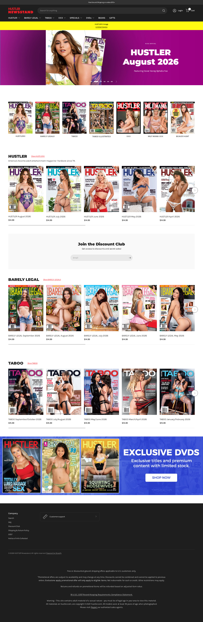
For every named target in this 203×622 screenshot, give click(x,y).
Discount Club (14, 526)
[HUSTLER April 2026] (177, 189)
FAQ (9, 522)
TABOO (74, 136)
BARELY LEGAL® (47, 136)
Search (11, 518)
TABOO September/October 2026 (24, 419)
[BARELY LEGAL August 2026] (63, 308)
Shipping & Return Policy (18, 530)
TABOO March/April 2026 (134, 419)
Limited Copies (101, 27)
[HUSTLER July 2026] (63, 189)
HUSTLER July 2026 (55, 216)
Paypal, (94, 607)
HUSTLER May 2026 (131, 216)
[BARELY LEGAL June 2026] (139, 308)
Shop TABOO (32, 363)
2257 (10, 534)
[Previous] (8, 119)
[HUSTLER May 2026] (139, 189)
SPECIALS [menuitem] (74, 18)
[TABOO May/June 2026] (101, 392)
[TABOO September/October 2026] (25, 392)
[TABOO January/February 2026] (177, 392)
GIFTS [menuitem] (112, 18)
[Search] (163, 10)
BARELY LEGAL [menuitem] (31, 18)
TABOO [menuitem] (48, 18)
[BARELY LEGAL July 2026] (101, 308)
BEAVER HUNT (182, 136)
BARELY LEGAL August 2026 (60, 335)
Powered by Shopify (53, 553)
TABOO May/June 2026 (95, 419)
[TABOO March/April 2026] (139, 392)
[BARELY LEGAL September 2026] (25, 308)
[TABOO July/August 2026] (63, 392)
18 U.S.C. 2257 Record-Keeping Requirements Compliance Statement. (101, 594)
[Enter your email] (130, 258)
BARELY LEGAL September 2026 (24, 335)
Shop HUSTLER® (38, 156)
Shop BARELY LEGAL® (52, 279)
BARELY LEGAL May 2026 (172, 335)
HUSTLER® (20, 136)
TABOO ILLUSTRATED (101, 136)
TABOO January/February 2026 (175, 419)
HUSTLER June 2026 (94, 216)
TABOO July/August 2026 (58, 419)
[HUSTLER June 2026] (101, 189)
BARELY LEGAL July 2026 (96, 335)
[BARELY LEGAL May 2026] (177, 308)
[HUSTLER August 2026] (25, 189)
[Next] (195, 119)
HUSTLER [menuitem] (12, 18)
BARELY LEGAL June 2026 (134, 335)
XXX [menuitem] (60, 18)
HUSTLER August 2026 (19, 216)
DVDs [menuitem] (88, 18)
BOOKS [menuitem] (101, 18)
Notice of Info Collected (17, 538)
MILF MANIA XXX (155, 136)
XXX (128, 136)
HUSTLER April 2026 (170, 216)
